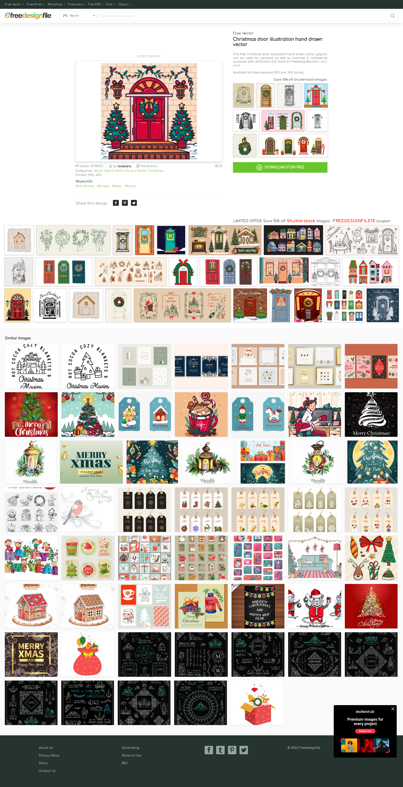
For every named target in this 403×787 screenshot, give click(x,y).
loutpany (124, 166)
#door (117, 186)
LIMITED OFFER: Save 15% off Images (282, 221)
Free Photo (34, 4)
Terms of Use (131, 755)
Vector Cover (124, 170)
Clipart (123, 4)
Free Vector (13, 4)
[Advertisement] (149, 41)
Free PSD (94, 4)
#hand (130, 186)
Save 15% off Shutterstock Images (300, 79)
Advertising (130, 747)
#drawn (103, 186)
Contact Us (47, 771)
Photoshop (55, 4)
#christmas (85, 186)
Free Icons (75, 4)
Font (109, 4)
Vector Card (102, 170)
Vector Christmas (150, 170)
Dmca (43, 763)
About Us (46, 747)
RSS (124, 763)
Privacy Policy (49, 755)
